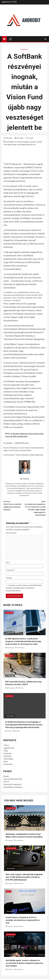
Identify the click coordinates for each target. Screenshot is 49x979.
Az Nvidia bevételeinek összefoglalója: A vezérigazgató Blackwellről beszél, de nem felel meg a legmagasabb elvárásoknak (23, 724)
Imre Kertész (20, 647)
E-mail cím (10, 570)
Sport (5, 761)
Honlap (9, 578)
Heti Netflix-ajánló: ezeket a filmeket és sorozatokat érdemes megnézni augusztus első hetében (24, 963)
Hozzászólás (11, 533)
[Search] (45, 39)
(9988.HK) (29, 401)
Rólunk (6, 776)
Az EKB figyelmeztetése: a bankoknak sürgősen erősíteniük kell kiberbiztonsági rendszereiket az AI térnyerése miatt (23, 641)
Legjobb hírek (8, 748)
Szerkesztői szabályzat (12, 784)
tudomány (7, 756)
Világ (5, 750)
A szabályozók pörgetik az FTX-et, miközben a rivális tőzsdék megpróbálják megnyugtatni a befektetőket (35, 508)
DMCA (6, 781)
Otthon (6, 745)
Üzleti (8, 891)
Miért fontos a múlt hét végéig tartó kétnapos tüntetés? (12, 505)
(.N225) (36, 423)
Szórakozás (10, 808)
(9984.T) (30, 167)
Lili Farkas (9, 138)
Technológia (8, 759)
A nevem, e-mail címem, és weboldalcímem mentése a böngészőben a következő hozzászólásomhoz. (24, 588)
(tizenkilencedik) (12, 420)
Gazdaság (24, 49)
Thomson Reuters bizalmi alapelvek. (29, 455)
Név (8, 562)
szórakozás (7, 764)
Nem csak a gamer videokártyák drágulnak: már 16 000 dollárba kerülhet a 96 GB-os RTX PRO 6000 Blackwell (24, 877)
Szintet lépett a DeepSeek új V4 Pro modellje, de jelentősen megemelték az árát (23, 920)
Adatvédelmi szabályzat (12, 787)
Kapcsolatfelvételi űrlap (12, 779)
